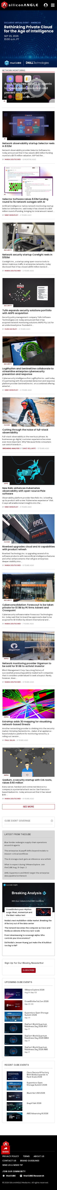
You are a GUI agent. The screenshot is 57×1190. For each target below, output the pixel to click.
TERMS (26, 1156)
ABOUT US (39, 1156)
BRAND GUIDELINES (29, 1160)
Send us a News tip (12, 1165)
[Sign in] (46, 5)
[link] (28, 88)
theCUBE (11, 1175)
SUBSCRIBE (28, 970)
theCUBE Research (33, 1175)
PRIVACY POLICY (10, 1156)
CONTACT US (9, 1160)
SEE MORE (28, 806)
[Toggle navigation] (53, 5)
